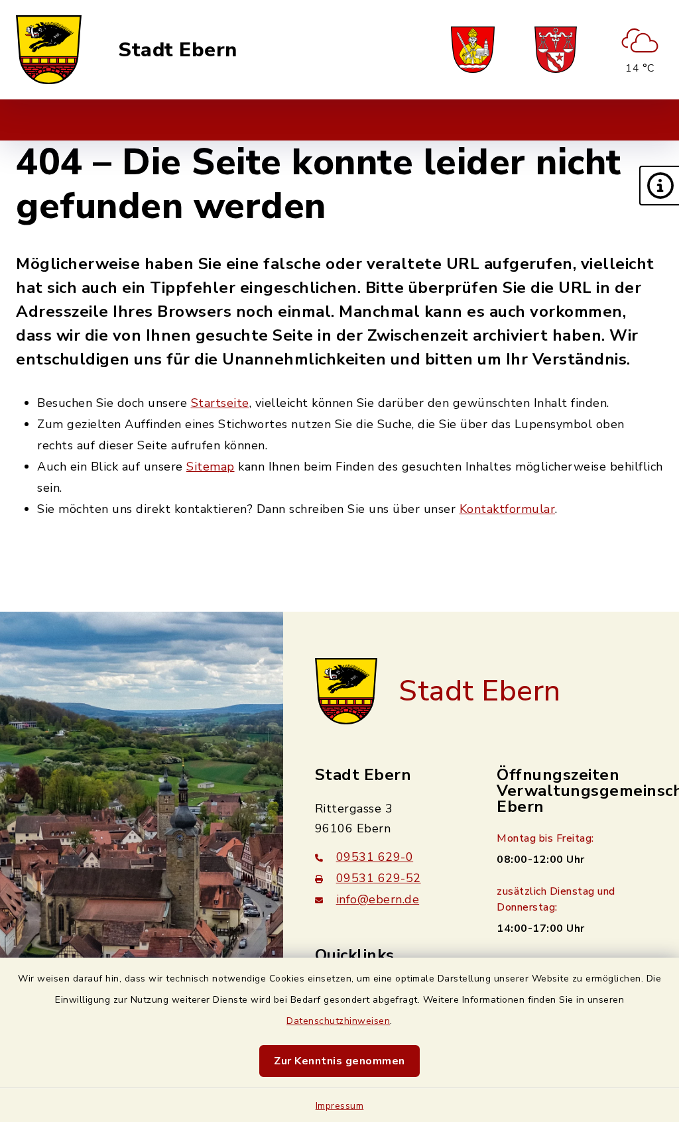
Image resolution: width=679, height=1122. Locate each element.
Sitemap (210, 467)
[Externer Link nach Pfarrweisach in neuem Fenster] (473, 50)
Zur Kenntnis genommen (339, 1061)
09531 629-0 (375, 857)
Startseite (220, 403)
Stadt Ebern (177, 50)
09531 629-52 (378, 878)
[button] (659, 185)
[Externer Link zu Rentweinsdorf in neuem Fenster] (555, 50)
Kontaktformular (508, 509)
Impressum (340, 1105)
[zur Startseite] (49, 50)
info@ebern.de (378, 899)
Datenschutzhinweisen (338, 1021)
